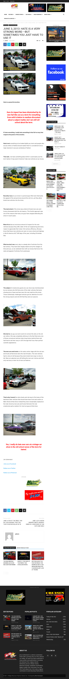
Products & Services (9, 18)
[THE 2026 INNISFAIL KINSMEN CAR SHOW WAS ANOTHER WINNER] (9, 555)
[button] (64, 14)
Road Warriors (38, 14)
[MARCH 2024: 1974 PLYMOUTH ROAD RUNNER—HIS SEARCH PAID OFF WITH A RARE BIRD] (50, 177)
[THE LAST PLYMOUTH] (49, 148)
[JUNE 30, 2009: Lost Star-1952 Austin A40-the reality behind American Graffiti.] (49, 155)
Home (5, 14)
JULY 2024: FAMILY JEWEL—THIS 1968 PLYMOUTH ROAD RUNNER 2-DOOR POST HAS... (61, 186)
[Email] (20, 44)
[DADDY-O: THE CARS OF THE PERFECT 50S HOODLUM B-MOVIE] (24, 555)
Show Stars (47, 14)
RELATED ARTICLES (9, 548)
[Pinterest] (12, 44)
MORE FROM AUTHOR (23, 548)
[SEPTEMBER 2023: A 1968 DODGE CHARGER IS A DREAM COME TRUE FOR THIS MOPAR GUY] (50, 196)
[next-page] (7, 573)
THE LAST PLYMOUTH (59, 146)
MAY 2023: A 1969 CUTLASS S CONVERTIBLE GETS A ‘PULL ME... (61, 203)
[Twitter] (9, 44)
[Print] (24, 44)
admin (6, 40)
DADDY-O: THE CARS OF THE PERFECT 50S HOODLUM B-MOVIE (24, 563)
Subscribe (12, 1)
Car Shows (28, 14)
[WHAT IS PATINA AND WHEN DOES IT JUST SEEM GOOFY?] (28, 637)
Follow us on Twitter (9, 468)
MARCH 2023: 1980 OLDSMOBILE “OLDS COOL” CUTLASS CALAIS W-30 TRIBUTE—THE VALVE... (59, 129)
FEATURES (10, 14)
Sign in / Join (6, 1)
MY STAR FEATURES (13, 25)
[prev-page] (4, 573)
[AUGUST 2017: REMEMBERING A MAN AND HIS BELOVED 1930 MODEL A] (49, 139)
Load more (55, 163)
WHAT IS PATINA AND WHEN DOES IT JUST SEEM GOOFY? (38, 637)
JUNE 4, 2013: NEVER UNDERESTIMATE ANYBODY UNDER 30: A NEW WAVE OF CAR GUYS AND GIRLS (35, 523)
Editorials (10, 22)
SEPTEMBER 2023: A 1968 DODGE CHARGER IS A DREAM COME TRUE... (50, 203)
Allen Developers (39, 675)
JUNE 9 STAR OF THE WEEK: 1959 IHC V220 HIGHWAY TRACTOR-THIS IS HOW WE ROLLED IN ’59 (12, 522)
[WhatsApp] (16, 44)
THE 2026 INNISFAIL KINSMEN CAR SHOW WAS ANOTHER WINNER (9, 563)
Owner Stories (19, 14)
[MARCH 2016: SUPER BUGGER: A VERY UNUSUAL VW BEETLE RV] (28, 627)
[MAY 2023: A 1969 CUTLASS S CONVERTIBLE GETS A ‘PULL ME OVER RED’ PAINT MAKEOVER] (61, 196)
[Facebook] (5, 44)
